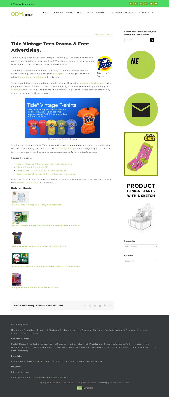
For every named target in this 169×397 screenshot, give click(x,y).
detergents (59, 73)
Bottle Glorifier (140, 347)
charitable (16, 89)
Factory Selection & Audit (117, 344)
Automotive (17, 361)
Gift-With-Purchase (63, 347)
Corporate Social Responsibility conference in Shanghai (46, 174)
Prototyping (95, 344)
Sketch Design (19, 344)
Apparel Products (125, 330)
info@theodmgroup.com (23, 4)
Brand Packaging (121, 347)
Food (65, 361)
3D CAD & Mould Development (71, 344)
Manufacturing (141, 344)
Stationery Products (103, 330)
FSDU (107, 347)
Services (15, 338)
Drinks (29, 361)
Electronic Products (59, 330)
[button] (153, 12)
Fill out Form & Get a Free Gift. (33, 167)
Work (26, 338)
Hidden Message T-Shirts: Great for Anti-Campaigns (44, 164)
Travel (89, 361)
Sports (73, 361)
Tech (81, 361)
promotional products (27, 183)
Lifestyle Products (81, 330)
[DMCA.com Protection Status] (85, 388)
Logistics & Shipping (40, 347)
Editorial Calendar (20, 372)
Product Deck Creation (41, 344)
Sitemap (103, 382)
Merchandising (61, 377)
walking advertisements (92, 83)
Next (109, 34)
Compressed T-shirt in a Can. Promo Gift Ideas (41, 170)
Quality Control (19, 347)
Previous (99, 34)
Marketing (44, 377)
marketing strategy (65, 148)
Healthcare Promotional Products (29, 330)
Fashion (56, 361)
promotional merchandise (33, 77)
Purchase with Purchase (89, 347)
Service (99, 361)
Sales (35, 377)
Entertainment (42, 361)
